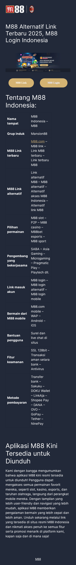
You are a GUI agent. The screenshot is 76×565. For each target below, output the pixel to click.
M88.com (38, 141)
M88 (38, 559)
